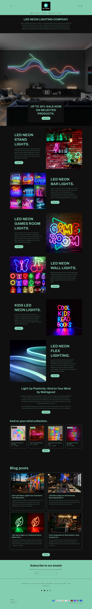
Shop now (45, 118)
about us (65, 583)
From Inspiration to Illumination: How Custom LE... (64, 536)
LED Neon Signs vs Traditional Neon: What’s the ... (27, 536)
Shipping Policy (49, 583)
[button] (11, 6)
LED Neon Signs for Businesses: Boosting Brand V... (62, 497)
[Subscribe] (56, 573)
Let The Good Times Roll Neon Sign (72, 443)
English (12, 602)
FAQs (69, 583)
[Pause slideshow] (50, 127)
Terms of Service (57, 583)
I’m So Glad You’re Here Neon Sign (55, 443)
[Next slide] (47, 127)
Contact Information (25, 583)
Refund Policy (42, 583)
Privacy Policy (34, 583)
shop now (18, 328)
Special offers (46, 585)
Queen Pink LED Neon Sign (36, 442)
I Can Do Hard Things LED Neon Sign (17, 443)
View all (46, 450)
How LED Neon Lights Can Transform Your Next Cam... (27, 497)
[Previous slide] (41, 127)
